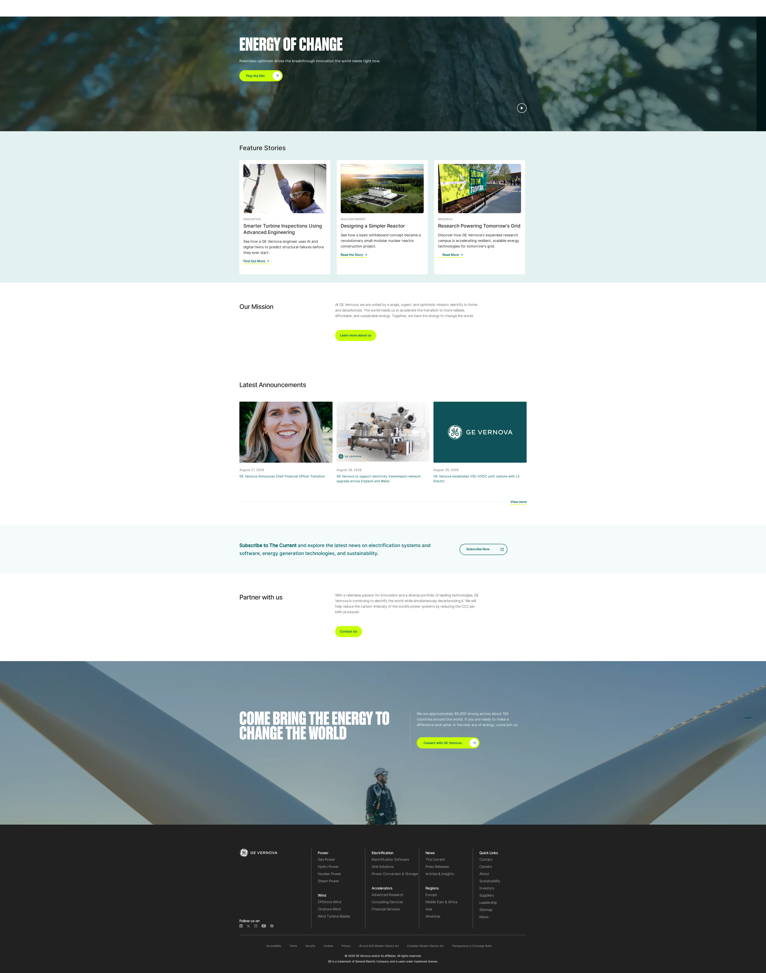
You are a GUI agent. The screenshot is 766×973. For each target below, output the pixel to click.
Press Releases (437, 867)
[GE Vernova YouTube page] (266, 926)
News (484, 917)
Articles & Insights (439, 874)
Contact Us (348, 631)
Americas (432, 916)
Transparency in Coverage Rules (472, 945)
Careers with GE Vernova (442, 743)
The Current (435, 859)
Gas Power (326, 859)
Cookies (328, 945)
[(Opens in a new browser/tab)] (440, 257)
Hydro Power (328, 867)
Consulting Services (387, 902)
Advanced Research (388, 895)
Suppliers (486, 895)
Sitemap (485, 910)
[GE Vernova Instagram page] (258, 926)
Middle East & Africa (441, 902)
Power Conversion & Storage (395, 874)
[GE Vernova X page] (250, 926)
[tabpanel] (284, 217)
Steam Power (328, 881)
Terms (293, 945)
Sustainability (489, 881)
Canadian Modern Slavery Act (425, 945)
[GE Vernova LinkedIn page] (243, 926)
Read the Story (352, 255)
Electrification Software (390, 859)
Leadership (488, 902)
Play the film (255, 76)
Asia (428, 909)
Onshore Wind (329, 909)
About (484, 874)
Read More (450, 255)
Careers (485, 867)
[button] (261, 75)
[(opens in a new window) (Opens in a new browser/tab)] (273, 926)
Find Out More (254, 261)
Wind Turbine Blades (334, 916)
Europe (431, 895)
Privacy (346, 945)
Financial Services (386, 909)
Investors (486, 888)
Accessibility (273, 945)
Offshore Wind (329, 902)
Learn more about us (355, 335)
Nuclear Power (329, 874)
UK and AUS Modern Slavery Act (379, 945)
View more (518, 502)
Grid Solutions (383, 867)
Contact (485, 859)
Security (310, 945)
